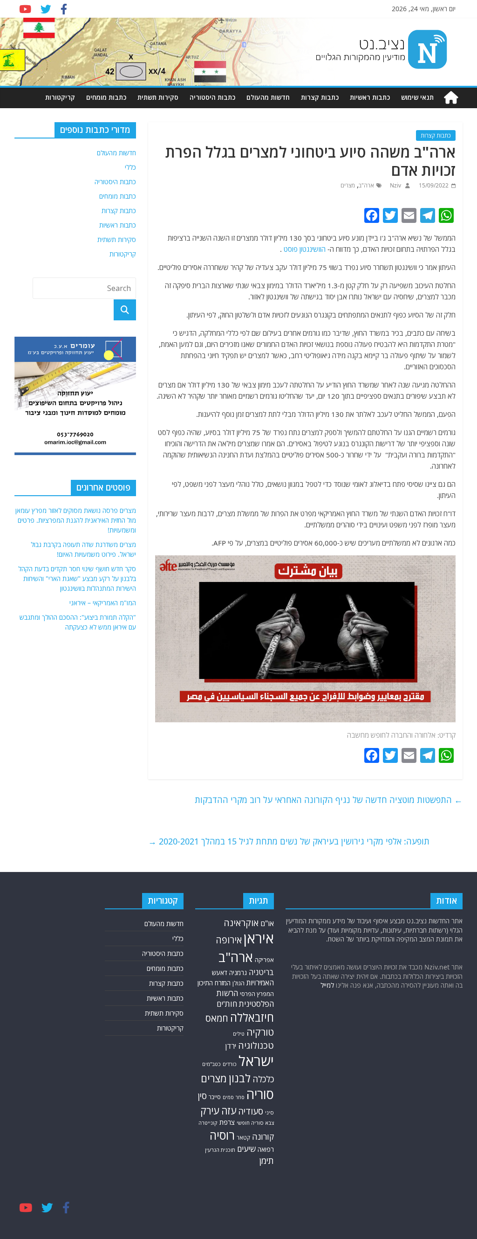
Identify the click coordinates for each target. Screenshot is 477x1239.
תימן (266, 1160)
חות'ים (227, 1003)
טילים (239, 1033)
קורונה (263, 1136)
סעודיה (250, 1111)
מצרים (348, 185)
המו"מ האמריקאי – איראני (102, 602)
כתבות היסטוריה (212, 97)
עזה (228, 1110)
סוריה (260, 1094)
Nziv (394, 185)
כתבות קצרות (320, 97)
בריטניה (261, 972)
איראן (259, 938)
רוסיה (222, 1135)
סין (202, 1095)
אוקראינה (241, 922)
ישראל (256, 1061)
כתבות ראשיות (370, 97)
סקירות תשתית (157, 97)
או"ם (267, 923)
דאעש (219, 972)
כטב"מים (211, 1063)
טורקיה (260, 1031)
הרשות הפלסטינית (245, 999)
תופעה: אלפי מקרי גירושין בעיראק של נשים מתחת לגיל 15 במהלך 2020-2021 (288, 841)
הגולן (238, 983)
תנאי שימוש (417, 97)
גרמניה (238, 972)
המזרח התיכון (214, 982)
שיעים (246, 1148)
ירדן (230, 1046)
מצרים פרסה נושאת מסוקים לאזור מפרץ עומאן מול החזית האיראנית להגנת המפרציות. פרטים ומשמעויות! (75, 520)
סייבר (215, 1097)
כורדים (230, 1063)
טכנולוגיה (256, 1045)
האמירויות (260, 982)
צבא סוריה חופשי (255, 1122)
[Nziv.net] (451, 98)
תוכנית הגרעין (220, 1149)
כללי (130, 167)
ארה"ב (366, 185)
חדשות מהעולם (268, 97)
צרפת (227, 1122)
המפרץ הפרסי (257, 994)
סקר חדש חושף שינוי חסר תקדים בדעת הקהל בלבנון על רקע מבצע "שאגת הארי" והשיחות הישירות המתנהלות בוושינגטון (77, 578)
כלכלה (263, 1079)
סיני (269, 1112)
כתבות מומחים (106, 97)
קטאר (243, 1137)
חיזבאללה (252, 1017)
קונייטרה (208, 1122)
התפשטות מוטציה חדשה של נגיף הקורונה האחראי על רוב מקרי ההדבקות (329, 799)
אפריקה (264, 959)
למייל (327, 985)
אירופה (229, 940)
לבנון (240, 1078)
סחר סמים (234, 1097)
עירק (209, 1110)
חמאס (216, 1018)
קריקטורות (60, 97)
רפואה (266, 1149)
